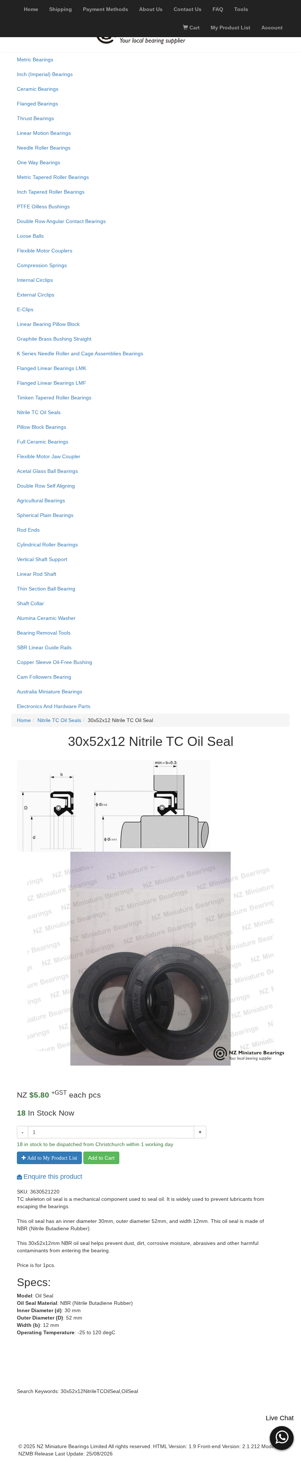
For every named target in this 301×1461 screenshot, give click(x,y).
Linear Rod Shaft (36, 574)
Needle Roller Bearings (43, 148)
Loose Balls (30, 236)
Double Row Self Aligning (46, 486)
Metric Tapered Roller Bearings (53, 177)
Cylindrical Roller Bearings (47, 545)
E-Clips (25, 309)
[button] (282, 1437)
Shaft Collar (30, 603)
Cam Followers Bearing (44, 677)
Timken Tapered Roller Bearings (54, 398)
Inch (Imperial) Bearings (45, 74)
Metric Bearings (35, 59)
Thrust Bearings (35, 118)
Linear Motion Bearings (44, 133)
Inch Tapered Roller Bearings (50, 192)
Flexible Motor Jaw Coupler (48, 456)
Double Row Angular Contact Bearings (61, 221)
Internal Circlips (35, 280)
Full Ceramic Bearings (42, 442)
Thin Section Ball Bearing (46, 589)
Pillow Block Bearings (41, 427)
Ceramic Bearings (37, 89)
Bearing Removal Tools (43, 633)
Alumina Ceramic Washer (46, 618)
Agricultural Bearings (41, 500)
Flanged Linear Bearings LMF (51, 383)
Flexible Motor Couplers (44, 251)
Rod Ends (28, 530)
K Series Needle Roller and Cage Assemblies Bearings (80, 353)
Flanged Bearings (37, 104)
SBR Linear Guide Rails (44, 647)
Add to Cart (101, 1158)
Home (24, 720)
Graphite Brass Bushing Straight (54, 339)
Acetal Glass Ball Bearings (47, 471)
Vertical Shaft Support (42, 559)
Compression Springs (42, 265)
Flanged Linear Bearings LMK (51, 368)
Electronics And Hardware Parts (53, 706)
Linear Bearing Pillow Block (48, 324)
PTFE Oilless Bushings (43, 206)
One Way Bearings (38, 162)
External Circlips (35, 295)
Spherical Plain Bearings (45, 515)
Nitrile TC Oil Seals (39, 412)
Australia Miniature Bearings (49, 691)
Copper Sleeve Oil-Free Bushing (54, 662)
